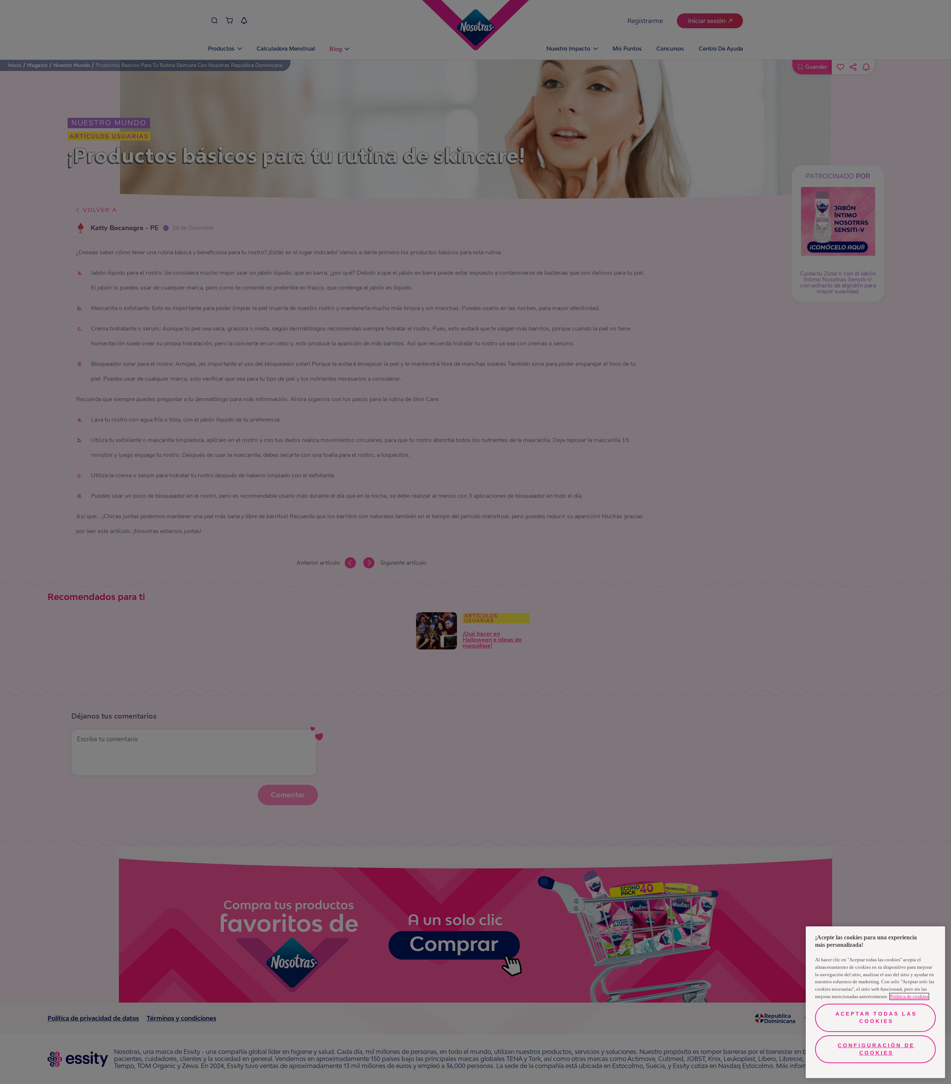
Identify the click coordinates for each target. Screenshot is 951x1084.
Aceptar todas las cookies (876, 1017)
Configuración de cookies (876, 1049)
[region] (875, 1002)
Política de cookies (909, 996)
